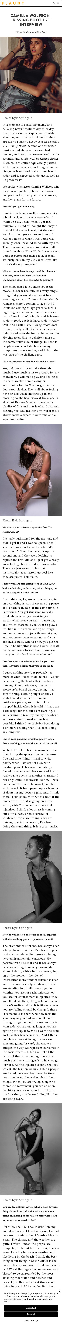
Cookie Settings (31, 1320)
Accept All (31, 1308)
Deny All (31, 1314)
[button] (59, 3)
